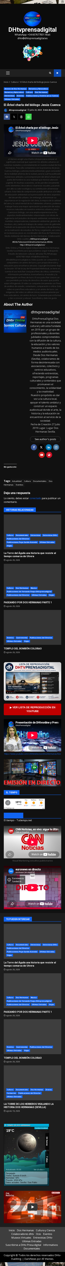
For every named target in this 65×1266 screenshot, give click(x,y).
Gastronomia (21, 638)
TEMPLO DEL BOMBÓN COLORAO (32, 627)
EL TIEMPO (13, 816)
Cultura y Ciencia (45, 1230)
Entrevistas (9, 96)
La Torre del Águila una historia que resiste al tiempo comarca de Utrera (32, 531)
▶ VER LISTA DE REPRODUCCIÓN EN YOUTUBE (32, 709)
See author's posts (45, 439)
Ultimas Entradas (12, 99)
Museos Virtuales (21, 1237)
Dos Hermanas (41, 92)
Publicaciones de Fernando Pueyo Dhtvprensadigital (29, 592)
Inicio (12, 1230)
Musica (34, 588)
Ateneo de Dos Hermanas (15, 89)
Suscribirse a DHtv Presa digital (23, 1245)
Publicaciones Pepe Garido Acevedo (22, 542)
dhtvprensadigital (17, 110)
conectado (35, 498)
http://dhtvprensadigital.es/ (32, 244)
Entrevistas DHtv (50, 535)
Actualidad (17, 481)
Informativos (50, 1245)
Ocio (38, 1234)
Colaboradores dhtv (22, 1234)
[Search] (50, 73)
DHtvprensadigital (32, 29)
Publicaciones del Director (18, 539)
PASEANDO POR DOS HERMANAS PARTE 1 (32, 581)
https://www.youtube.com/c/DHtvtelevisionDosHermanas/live (32, 753)
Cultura (29, 92)
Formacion (11, 1093)
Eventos (20, 96)
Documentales (39, 481)
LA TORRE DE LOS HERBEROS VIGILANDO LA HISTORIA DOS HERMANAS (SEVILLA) (32, 1082)
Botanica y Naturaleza (38, 89)
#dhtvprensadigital (39, 239)
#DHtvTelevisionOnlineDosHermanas (29, 242)
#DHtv (50, 242)
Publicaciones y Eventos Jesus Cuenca (42, 96)
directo (57, 73)
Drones (49, 1090)
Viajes (9, 546)
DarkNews (30, 1259)
